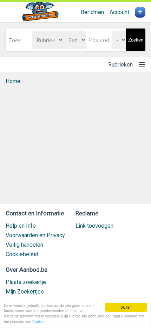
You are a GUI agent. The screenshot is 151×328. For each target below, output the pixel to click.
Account (119, 12)
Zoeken (135, 40)
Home (13, 81)
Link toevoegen (94, 225)
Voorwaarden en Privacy (35, 235)
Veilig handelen (24, 244)
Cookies (38, 321)
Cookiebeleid (22, 254)
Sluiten (126, 307)
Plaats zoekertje (26, 282)
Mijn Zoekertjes (25, 291)
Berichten (92, 12)
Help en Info (21, 225)
